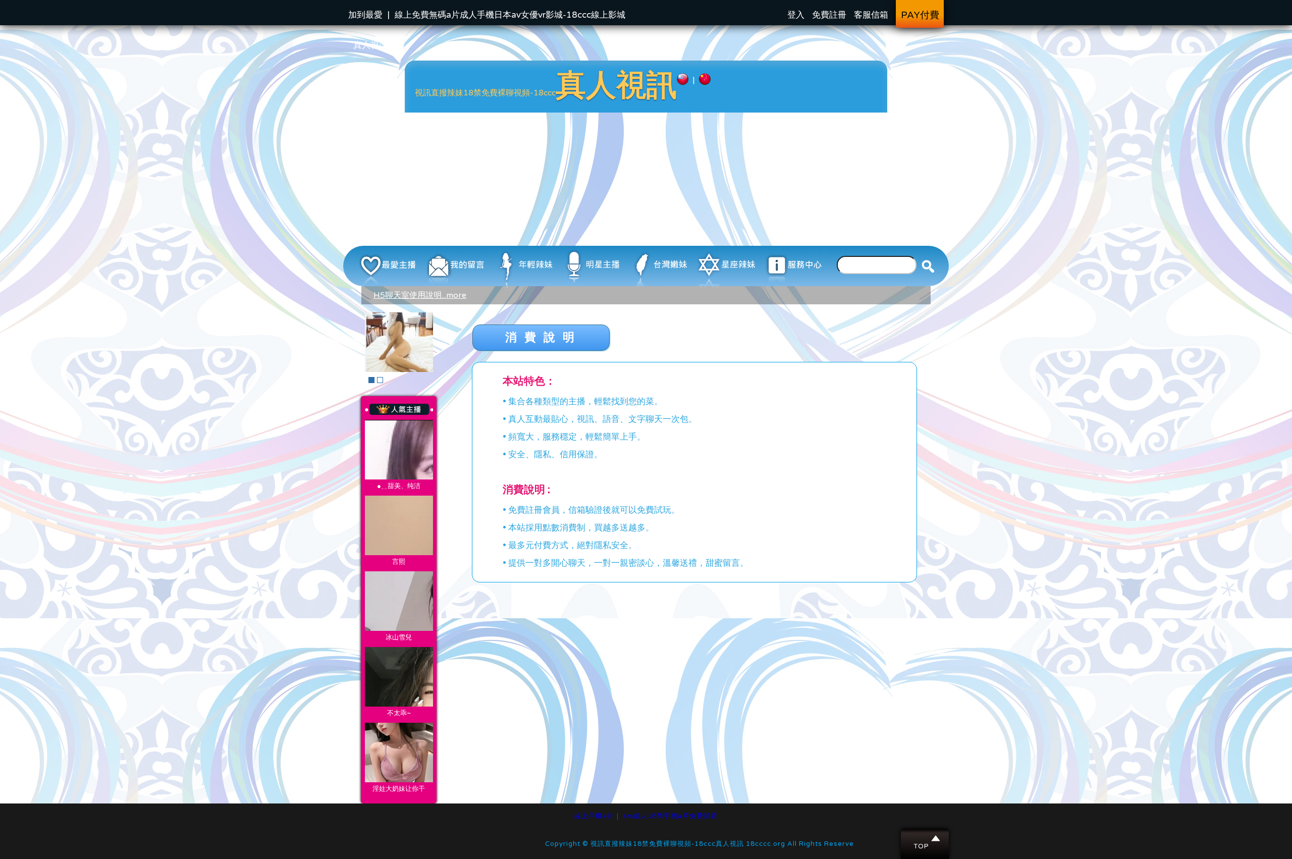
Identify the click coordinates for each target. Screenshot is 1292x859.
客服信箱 (871, 15)
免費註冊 (829, 15)
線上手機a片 (594, 816)
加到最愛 (365, 15)
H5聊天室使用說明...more (419, 295)
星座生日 (399, 449)
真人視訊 (370, 45)
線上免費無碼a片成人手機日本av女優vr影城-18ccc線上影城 (510, 15)
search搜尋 (928, 266)
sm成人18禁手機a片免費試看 (670, 816)
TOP (925, 838)
